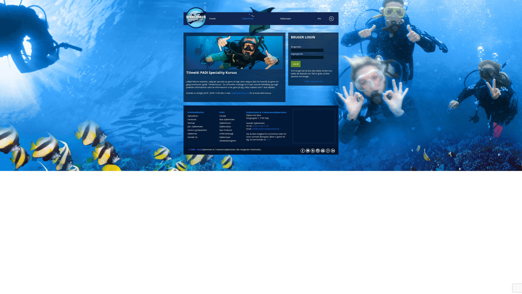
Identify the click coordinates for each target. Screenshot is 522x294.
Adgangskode (297, 54)
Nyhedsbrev (193, 116)
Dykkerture (192, 133)
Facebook (192, 119)
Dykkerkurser (248, 19)
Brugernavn (296, 46)
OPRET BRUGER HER (313, 81)
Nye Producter (225, 130)
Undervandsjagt (226, 133)
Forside (212, 19)
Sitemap (191, 123)
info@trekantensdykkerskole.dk (265, 129)
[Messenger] (261, 172)
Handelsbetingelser (227, 140)
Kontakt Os (193, 137)
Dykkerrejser (285, 19)
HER (268, 139)
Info (319, 19)
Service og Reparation (197, 130)
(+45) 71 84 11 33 (260, 126)
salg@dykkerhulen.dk (240, 93)
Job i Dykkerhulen (195, 126)
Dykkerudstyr (225, 126)
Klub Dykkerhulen (227, 119)
